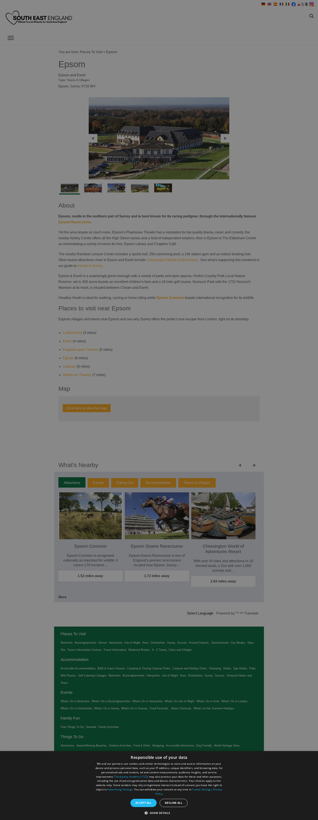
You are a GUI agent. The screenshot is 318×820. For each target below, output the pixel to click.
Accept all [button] (143, 803)
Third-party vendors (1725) (131, 777)
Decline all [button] (173, 803)
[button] (159, 812)
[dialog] (159, 785)
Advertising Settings (120, 789)
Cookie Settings (202, 789)
